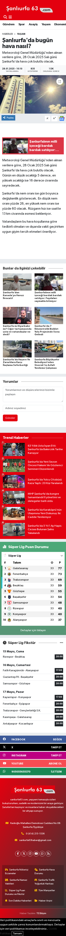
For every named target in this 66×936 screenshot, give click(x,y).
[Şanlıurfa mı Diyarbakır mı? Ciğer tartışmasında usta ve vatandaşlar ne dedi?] (17, 315)
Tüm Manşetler (46, 890)
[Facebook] (18, 853)
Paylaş (10, 117)
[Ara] (5, 17)
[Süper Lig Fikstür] (61, 642)
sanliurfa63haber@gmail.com (35, 840)
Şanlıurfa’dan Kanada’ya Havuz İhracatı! (13, 295)
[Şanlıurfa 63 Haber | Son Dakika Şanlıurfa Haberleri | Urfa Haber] (27, 8)
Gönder (10, 418)
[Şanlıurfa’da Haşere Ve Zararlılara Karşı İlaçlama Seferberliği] (17, 348)
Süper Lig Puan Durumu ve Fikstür (15, 892)
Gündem (8, 24)
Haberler (7, 34)
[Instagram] (30, 853)
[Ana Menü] (10, 17)
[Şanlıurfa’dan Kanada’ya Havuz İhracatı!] (17, 281)
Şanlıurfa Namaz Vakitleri (16, 882)
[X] (24, 853)
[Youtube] (36, 853)
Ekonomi (60, 24)
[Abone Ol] (62, 118)
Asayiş (33, 24)
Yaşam (46, 24)
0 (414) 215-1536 (35, 833)
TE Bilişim (41, 913)
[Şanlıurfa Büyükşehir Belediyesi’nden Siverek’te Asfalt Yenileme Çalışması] (49, 348)
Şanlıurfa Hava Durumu (45, 871)
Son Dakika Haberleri (20, 900)
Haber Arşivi (45, 900)
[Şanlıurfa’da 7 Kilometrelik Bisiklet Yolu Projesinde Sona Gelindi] (49, 315)
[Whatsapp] (42, 853)
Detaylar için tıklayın (33, 630)
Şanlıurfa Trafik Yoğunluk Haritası (45, 882)
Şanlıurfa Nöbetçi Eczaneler (16, 871)
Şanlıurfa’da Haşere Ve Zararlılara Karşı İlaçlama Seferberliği (16, 362)
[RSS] (48, 853)
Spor (21, 24)
